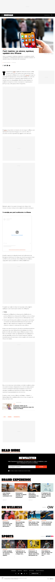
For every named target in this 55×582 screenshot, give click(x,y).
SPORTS (8, 536)
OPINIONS (5, 549)
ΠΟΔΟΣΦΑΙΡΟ (19, 549)
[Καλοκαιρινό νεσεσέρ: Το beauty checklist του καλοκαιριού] (21, 487)
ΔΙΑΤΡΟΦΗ (44, 520)
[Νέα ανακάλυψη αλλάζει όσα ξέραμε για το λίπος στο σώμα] (21, 515)
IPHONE (9, 416)
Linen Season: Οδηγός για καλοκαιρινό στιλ (7, 495)
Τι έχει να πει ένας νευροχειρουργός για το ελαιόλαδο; (47, 524)
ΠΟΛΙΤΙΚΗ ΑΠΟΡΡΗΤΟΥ (40, 570)
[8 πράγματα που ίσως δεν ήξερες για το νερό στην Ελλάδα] (46, 487)
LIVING (30, 520)
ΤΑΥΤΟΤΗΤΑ (20, 570)
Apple (14, 71)
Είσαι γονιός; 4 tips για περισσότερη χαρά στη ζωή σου (34, 524)
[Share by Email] (9, 65)
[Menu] (2, 15)
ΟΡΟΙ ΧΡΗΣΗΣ (31, 570)
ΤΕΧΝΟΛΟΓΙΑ (17, 416)
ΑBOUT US (25, 570)
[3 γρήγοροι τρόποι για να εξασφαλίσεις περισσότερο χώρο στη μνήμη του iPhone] (7, 407)
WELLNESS (18, 520)
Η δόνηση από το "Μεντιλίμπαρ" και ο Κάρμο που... (21, 552)
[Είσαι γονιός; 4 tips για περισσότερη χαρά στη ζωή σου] (34, 515)
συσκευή (27, 75)
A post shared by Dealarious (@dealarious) (17, 249)
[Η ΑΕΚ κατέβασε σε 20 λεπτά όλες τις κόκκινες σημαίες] (8, 544)
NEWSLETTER (35, 573)
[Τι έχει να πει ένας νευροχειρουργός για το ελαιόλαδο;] (46, 515)
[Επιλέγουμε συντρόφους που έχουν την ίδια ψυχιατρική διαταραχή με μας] (8, 515)
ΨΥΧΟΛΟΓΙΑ (5, 520)
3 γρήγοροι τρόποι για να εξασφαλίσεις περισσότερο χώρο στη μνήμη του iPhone (23, 407)
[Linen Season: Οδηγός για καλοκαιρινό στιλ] (8, 487)
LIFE (14, 404)
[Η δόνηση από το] (21, 544)
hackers (5, 130)
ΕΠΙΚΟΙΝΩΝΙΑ (13, 570)
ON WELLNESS (12, 507)
